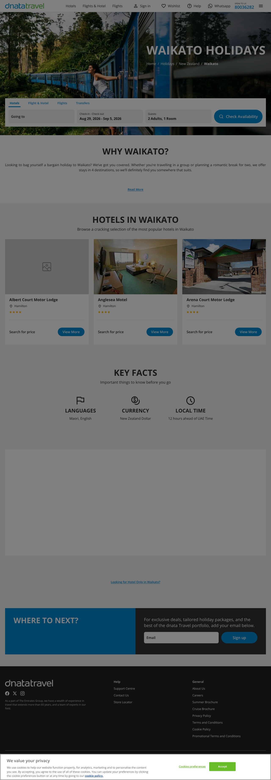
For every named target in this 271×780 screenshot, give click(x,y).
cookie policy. (94, 775)
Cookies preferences (192, 766)
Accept (222, 766)
